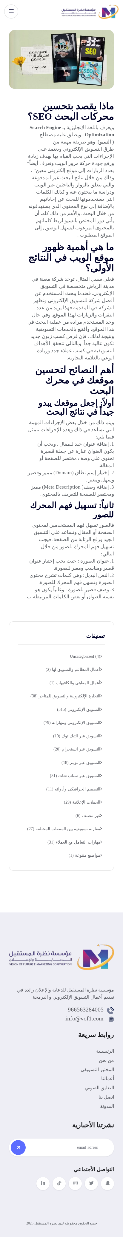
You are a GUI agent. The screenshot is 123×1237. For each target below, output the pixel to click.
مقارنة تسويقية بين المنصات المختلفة (63, 829)
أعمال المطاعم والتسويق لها (73, 669)
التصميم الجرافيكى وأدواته (73, 789)
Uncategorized (85, 656)
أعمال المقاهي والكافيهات (75, 683)
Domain (63, 472)
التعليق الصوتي (99, 1087)
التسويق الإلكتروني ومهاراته (72, 722)
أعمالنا (107, 1078)
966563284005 (86, 1009)
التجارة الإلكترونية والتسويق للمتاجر (65, 696)
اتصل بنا (106, 1096)
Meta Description (62, 487)
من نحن (106, 1060)
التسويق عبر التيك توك (76, 736)
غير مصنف (88, 815)
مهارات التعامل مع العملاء (73, 842)
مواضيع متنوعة (84, 855)
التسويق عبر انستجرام (76, 749)
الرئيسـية (105, 1051)
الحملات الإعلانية (82, 802)
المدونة (107, 1106)
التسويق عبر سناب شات (75, 775)
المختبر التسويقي (97, 1069)
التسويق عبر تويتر (80, 762)
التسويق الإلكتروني (82, 149)
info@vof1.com (84, 1018)
